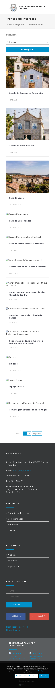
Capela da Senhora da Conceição (26, 93)
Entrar (17, 605)
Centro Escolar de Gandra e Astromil (27, 266)
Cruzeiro (13, 364)
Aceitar (44, 676)
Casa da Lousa (16, 198)
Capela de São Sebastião (21, 145)
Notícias (12, 555)
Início (9, 24)
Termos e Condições (38, 671)
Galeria (11, 530)
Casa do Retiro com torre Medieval (26, 244)
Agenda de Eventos (18, 513)
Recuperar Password (17, 627)
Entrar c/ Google (40, 616)
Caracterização (15, 519)
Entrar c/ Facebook (16, 616)
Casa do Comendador (20, 221)
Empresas (12, 524)
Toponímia (13, 566)
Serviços (12, 560)
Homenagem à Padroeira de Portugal (28, 410)
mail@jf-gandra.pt (22, 470)
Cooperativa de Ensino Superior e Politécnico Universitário (26, 342)
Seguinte (37, 434)
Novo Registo (13, 630)
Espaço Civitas (16, 387)
